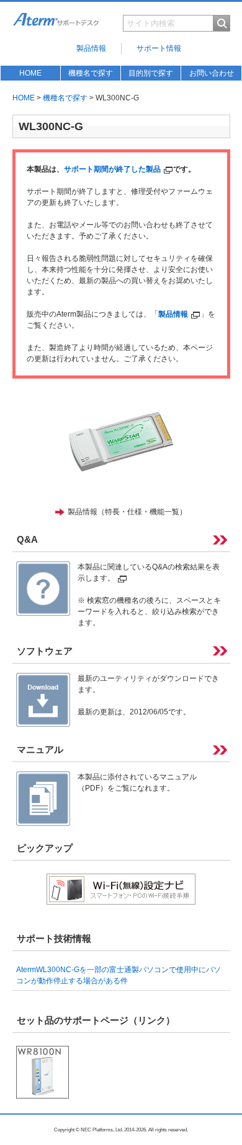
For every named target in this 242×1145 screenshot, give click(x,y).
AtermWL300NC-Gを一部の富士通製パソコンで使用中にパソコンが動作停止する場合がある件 (118, 975)
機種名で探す (90, 73)
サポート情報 (159, 48)
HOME (30, 73)
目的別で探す (150, 73)
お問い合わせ (211, 73)
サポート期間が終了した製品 (112, 169)
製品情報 (91, 48)
